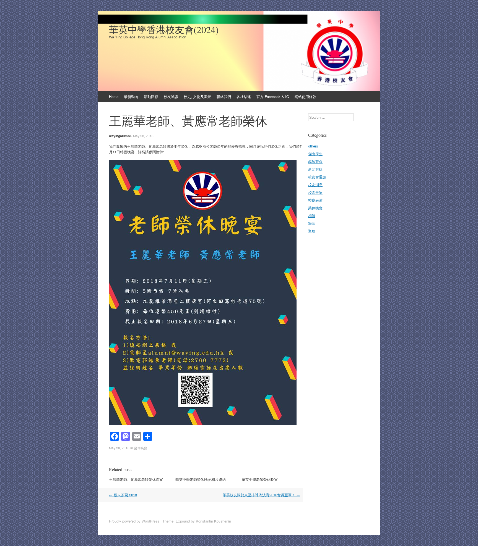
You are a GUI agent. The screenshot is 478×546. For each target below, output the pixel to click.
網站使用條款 (305, 96)
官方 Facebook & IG (272, 96)
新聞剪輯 (315, 169)
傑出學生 (315, 153)
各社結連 (244, 96)
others (313, 146)
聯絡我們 (224, 96)
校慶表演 (315, 200)
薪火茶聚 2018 (123, 494)
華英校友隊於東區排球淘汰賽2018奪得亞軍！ (261, 494)
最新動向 (131, 96)
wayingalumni (120, 135)
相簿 (311, 215)
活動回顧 (151, 96)
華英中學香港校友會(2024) (164, 29)
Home (113, 96)
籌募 (311, 223)
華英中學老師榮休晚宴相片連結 (200, 479)
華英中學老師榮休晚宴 (260, 479)
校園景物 (315, 192)
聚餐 (311, 231)
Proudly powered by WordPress (134, 521)
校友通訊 (171, 96)
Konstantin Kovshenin (213, 521)
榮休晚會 (140, 447)
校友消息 (315, 184)
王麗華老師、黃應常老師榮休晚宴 (136, 479)
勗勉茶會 (315, 161)
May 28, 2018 (143, 135)
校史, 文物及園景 (197, 96)
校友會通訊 (317, 177)
